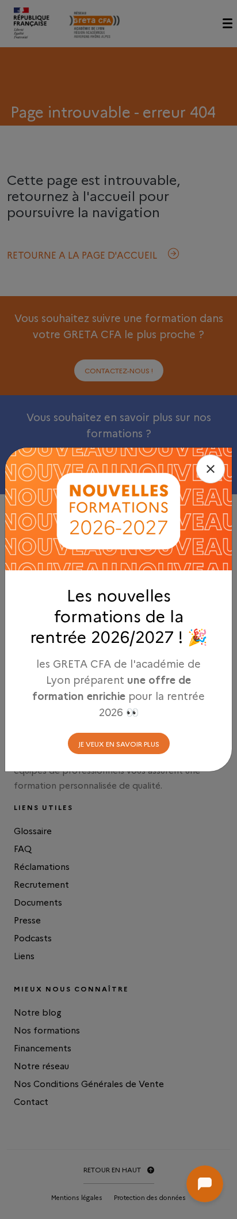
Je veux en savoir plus (118, 743)
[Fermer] (210, 469)
